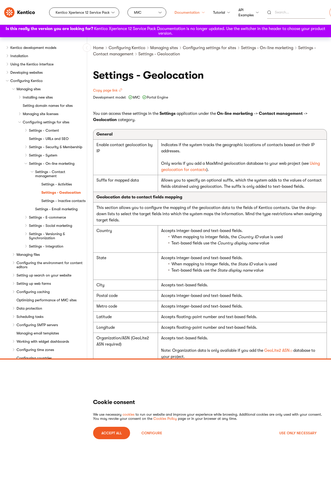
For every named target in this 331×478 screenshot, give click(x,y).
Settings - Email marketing (56, 209)
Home (98, 48)
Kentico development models (33, 48)
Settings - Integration (46, 246)
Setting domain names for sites (48, 105)
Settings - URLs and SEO (49, 139)
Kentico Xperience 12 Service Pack (83, 12)
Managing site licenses (40, 114)
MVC (137, 12)
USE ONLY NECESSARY (298, 433)
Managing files (28, 254)
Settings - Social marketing (50, 225)
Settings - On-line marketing (51, 163)
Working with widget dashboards (43, 341)
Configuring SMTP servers (37, 325)
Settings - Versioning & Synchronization (47, 236)
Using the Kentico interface (32, 64)
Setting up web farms (34, 283)
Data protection (29, 308)
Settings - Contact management (50, 174)
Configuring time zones (35, 350)
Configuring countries (34, 358)
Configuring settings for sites (46, 122)
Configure (151, 433)
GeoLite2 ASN (277, 350)
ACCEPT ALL (111, 433)
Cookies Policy (165, 418)
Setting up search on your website (44, 275)
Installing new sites (38, 97)
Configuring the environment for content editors (49, 265)
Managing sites (29, 89)
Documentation (187, 12)
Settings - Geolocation (61, 192)
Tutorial (219, 12)
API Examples (246, 12)
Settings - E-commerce (47, 217)
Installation (19, 56)
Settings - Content (44, 130)
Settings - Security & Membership (55, 147)
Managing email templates (38, 333)
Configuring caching (33, 292)
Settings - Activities (56, 184)
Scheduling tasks (30, 317)
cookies (128, 414)
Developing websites (26, 72)
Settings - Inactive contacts (63, 201)
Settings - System (43, 155)
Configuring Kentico (26, 81)
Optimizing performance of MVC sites (47, 300)
